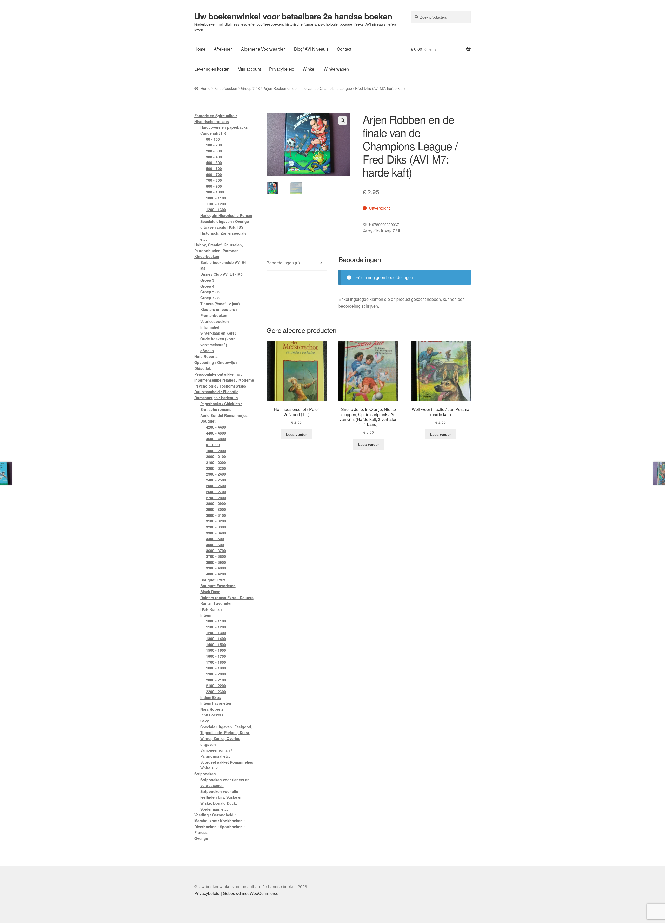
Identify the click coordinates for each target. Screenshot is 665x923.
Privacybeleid (281, 69)
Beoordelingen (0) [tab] (283, 263)
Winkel (309, 69)
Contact (344, 49)
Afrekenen (223, 49)
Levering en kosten (211, 69)
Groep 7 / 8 (250, 88)
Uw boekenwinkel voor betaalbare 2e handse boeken (293, 16)
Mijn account (249, 69)
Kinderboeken (225, 88)
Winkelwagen (336, 69)
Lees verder (296, 434)
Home (199, 49)
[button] (342, 120)
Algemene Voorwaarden (263, 49)
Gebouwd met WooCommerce (250, 893)
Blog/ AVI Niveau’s (311, 49)
